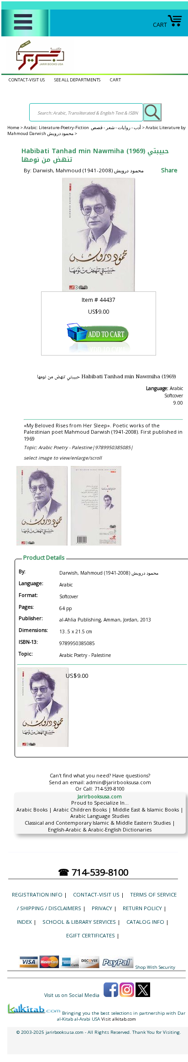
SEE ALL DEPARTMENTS (77, 80)
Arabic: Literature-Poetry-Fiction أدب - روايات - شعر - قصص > (85, 127)
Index (24, 921)
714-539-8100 (109, 788)
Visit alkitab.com (118, 1019)
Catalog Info (145, 921)
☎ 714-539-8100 (93, 872)
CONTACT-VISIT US (27, 80)
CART (160, 24)
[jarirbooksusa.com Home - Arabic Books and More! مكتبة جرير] (37, 70)
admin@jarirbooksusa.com (118, 782)
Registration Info (37, 894)
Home (13, 127)
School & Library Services (79, 921)
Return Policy (142, 908)
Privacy (102, 908)
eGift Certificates (90, 935)
